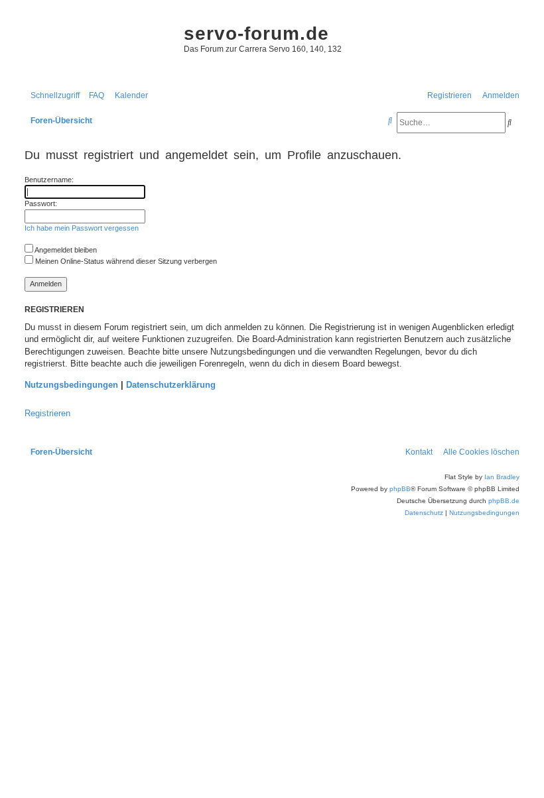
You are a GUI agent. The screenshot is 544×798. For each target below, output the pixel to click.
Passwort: (41, 203)
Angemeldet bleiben (65, 250)
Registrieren (47, 413)
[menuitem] (93, 96)
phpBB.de (503, 500)
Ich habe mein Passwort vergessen (82, 228)
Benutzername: (49, 180)
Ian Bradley (501, 477)
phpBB (400, 488)
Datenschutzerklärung (171, 385)
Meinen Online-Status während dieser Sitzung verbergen (125, 261)
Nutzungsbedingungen (71, 385)
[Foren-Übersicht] (97, 46)
